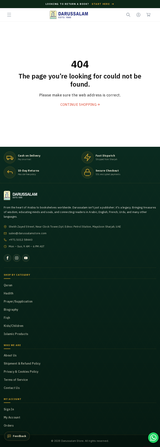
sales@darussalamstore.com (28, 233)
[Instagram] (16, 258)
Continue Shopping (78, 104)
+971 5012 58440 (20, 240)
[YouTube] (26, 258)
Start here (103, 4)
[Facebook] (7, 258)
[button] (9, 14)
